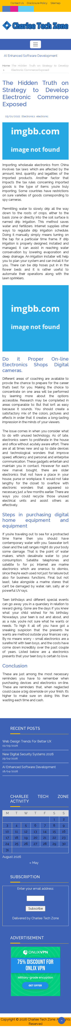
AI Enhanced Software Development (30, 56)
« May (33, 863)
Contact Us (17, 3)
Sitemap (55, 3)
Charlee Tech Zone (45, 918)
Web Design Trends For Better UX (26, 741)
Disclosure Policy (37, 3)
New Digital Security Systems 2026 (28, 754)
